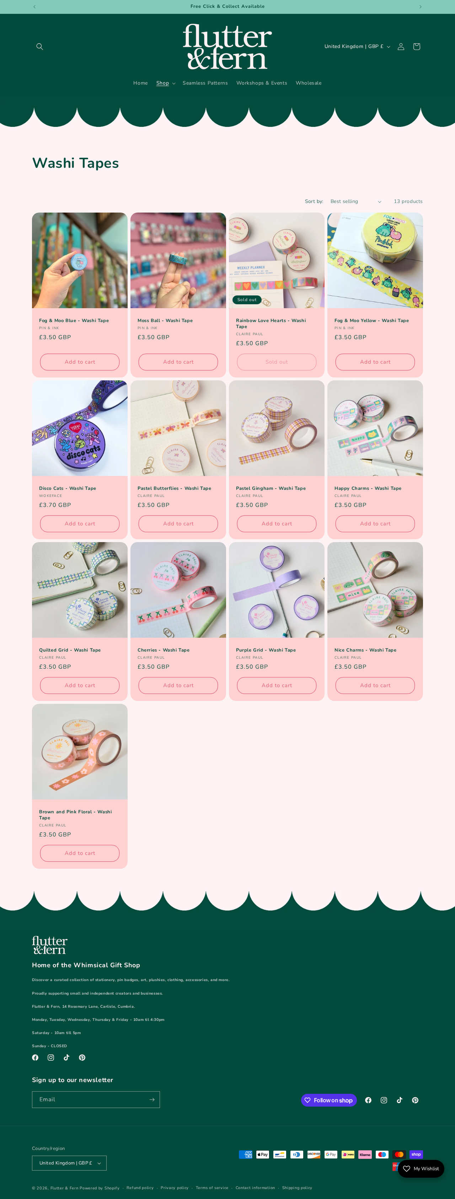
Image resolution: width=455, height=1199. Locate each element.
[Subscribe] (152, 1099)
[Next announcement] (420, 7)
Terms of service (212, 1187)
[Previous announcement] (34, 7)
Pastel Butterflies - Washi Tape (175, 489)
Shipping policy (297, 1187)
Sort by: (314, 201)
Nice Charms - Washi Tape (365, 650)
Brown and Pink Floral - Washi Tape (75, 815)
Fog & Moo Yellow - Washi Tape (371, 321)
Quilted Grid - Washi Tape (70, 650)
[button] (40, 46)
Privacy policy (175, 1187)
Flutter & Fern (64, 1188)
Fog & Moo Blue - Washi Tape (74, 321)
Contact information (255, 1187)
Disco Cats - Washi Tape (67, 489)
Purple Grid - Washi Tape (266, 650)
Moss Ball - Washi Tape (165, 321)
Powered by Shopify (100, 1188)
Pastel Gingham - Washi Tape (271, 489)
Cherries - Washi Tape (164, 650)
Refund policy (140, 1187)
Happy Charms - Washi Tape (368, 489)
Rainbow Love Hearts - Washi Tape (271, 324)
